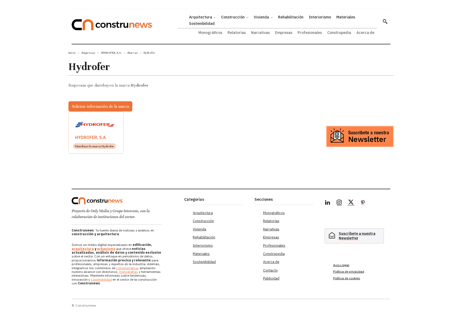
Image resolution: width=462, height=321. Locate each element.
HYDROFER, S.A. (111, 53)
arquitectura (83, 249)
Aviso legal (341, 265)
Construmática (127, 268)
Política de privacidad (348, 271)
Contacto (270, 270)
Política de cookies (346, 278)
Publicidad (271, 278)
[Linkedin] (327, 203)
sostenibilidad (101, 279)
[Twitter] (351, 203)
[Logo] (125, 200)
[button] (385, 21)
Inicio (72, 53)
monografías (128, 272)
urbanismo (106, 249)
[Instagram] (339, 203)
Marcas (133, 53)
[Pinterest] (363, 203)
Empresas (88, 53)
